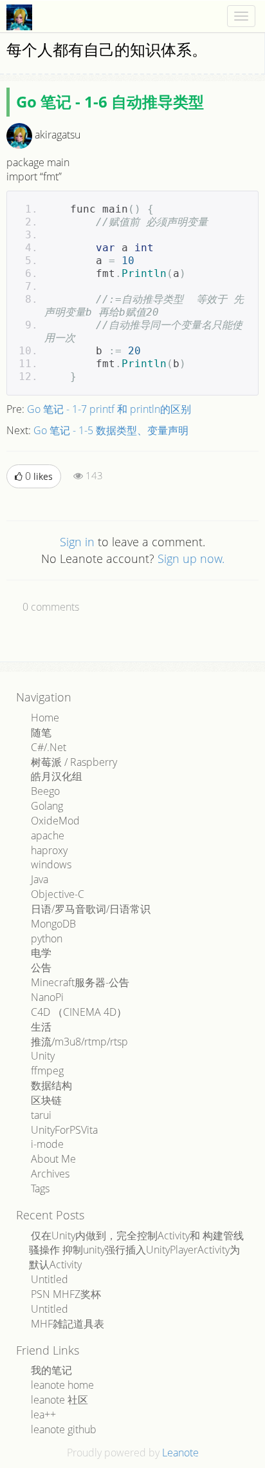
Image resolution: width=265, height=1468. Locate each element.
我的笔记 (51, 1370)
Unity (43, 1056)
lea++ (43, 1414)
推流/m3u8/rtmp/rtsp (79, 1041)
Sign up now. (191, 558)
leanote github (63, 1429)
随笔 (41, 732)
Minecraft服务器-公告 (80, 982)
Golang (47, 806)
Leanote (180, 1452)
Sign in (77, 541)
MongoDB (53, 924)
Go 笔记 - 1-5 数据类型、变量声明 (110, 430)
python (46, 938)
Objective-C (57, 894)
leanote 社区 (59, 1400)
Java (39, 879)
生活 (41, 1027)
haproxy (49, 850)
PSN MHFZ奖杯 (66, 1294)
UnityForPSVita (64, 1130)
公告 (41, 967)
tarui (41, 1115)
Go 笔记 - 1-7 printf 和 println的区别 (109, 409)
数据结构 (51, 1085)
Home (45, 717)
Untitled (49, 1279)
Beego (45, 791)
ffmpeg (47, 1070)
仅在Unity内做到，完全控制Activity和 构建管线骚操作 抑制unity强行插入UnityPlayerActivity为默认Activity (136, 1250)
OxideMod (55, 821)
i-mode (47, 1144)
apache (47, 835)
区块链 (46, 1100)
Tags (40, 1188)
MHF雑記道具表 (67, 1324)
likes (39, 476)
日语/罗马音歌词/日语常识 (91, 909)
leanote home (62, 1385)
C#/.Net (48, 747)
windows (51, 864)
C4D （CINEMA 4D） (79, 1012)
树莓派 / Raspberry (74, 762)
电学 (41, 953)
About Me (53, 1159)
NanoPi (47, 997)
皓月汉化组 (56, 776)
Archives (50, 1174)
